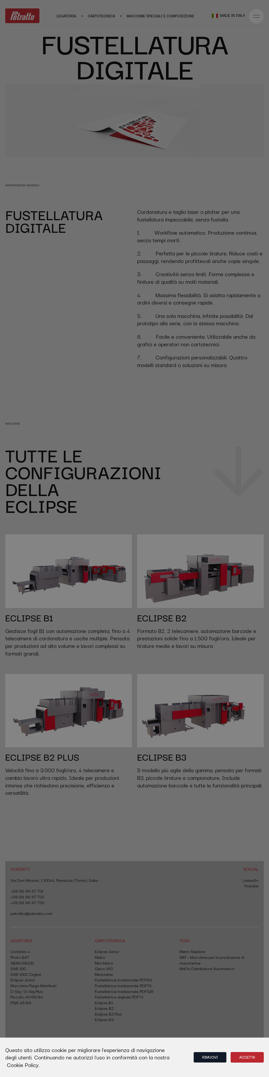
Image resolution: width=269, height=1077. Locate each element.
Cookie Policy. (23, 1064)
